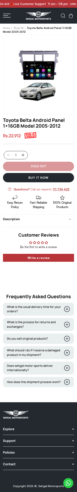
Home (6, 28)
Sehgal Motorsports (51, 486)
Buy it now (38, 178)
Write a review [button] (38, 258)
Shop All (18, 28)
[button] (7, 16)
